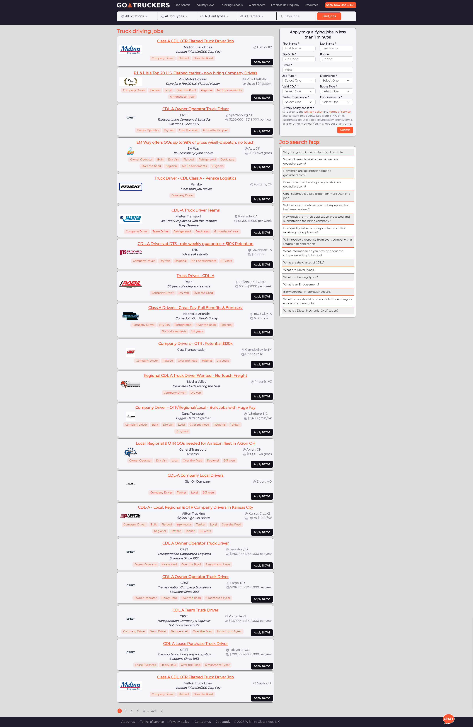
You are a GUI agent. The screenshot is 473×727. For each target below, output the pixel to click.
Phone (324, 54)
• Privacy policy (178, 721)
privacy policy (313, 111)
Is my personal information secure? (307, 291)
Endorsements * (331, 97)
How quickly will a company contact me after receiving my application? (314, 230)
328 (153, 711)
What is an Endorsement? (301, 284)
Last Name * (328, 43)
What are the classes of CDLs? (304, 262)
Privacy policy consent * (298, 108)
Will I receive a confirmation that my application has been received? (316, 207)
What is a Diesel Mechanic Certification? (310, 310)
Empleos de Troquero (285, 5)
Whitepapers (257, 5)
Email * (287, 65)
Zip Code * (289, 54)
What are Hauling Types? (300, 277)
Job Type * (289, 75)
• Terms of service (151, 721)
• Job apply (222, 721)
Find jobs (329, 16)
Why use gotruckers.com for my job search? (313, 152)
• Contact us (202, 721)
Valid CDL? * (290, 86)
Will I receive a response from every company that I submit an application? (317, 242)
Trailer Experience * (296, 97)
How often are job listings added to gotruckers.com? (307, 173)
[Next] (161, 711)
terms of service (340, 111)
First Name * (291, 43)
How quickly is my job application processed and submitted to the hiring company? (316, 219)
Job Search (183, 5)
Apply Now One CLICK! (340, 5)
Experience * (328, 75)
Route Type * (328, 86)
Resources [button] (311, 5)
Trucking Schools (231, 5)
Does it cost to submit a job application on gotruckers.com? (312, 184)
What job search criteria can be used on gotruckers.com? (310, 161)
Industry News (205, 5)
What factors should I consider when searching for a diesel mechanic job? (317, 301)
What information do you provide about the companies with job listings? (313, 253)
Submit (345, 130)
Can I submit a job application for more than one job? (316, 196)
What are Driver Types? (299, 270)
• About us (127, 721)
